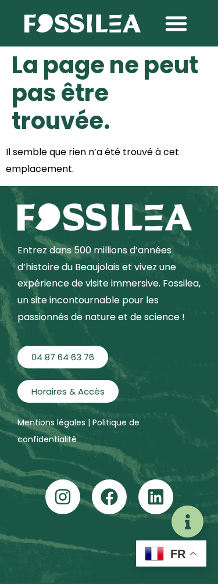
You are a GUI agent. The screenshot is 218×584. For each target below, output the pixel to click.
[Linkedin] (155, 496)
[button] (176, 23)
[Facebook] (109, 496)
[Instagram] (62, 496)
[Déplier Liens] (187, 522)
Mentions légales (52, 422)
